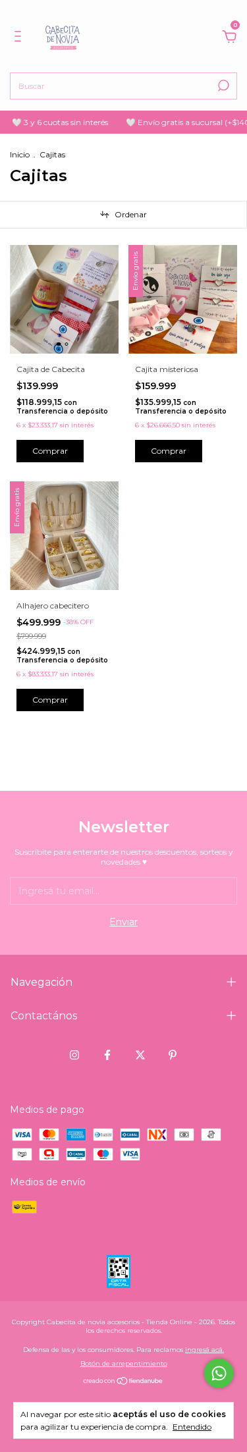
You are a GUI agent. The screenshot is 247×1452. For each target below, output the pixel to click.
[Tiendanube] (123, 1382)
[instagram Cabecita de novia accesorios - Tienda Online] (74, 1055)
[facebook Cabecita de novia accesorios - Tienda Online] (107, 1055)
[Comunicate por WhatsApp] (219, 1373)
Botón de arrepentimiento (123, 1363)
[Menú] (20, 38)
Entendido (192, 1427)
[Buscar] (222, 85)
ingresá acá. (204, 1349)
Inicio (20, 154)
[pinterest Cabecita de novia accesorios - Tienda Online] (172, 1055)
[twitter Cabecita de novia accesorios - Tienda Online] (140, 1055)
